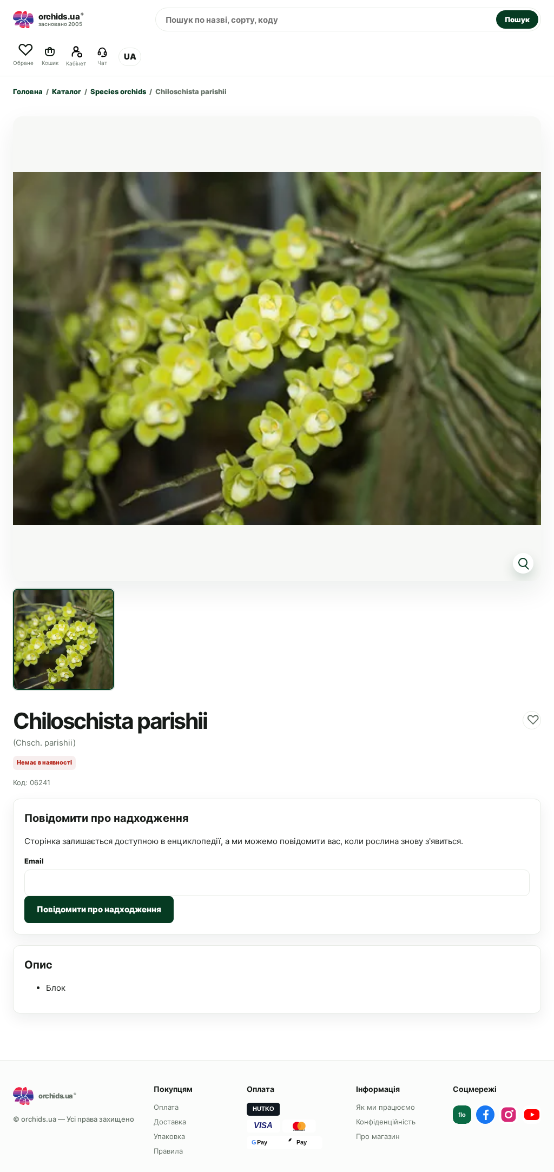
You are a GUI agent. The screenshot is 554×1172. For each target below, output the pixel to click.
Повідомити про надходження (99, 909)
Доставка (170, 1121)
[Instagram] (508, 1114)
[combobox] (326, 19)
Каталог (66, 91)
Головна (28, 91)
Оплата (166, 1107)
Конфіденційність (386, 1121)
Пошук (517, 19)
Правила (168, 1151)
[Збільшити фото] (277, 348)
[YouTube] (532, 1114)
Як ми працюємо (385, 1107)
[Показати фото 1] (63, 639)
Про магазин (378, 1136)
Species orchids (118, 91)
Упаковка (169, 1136)
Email (34, 861)
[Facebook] (485, 1114)
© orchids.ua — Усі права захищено (73, 1119)
